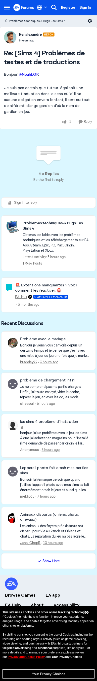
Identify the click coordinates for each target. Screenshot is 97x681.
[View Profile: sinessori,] (13, 384)
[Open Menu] (89, 20)
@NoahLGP (28, 74)
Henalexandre (30, 34)
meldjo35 (27, 496)
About (37, 605)
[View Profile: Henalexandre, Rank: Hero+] (10, 37)
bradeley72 (28, 362)
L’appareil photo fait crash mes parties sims (54, 470)
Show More (51, 561)
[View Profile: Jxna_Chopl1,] (13, 518)
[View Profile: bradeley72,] (13, 343)
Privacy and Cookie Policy (26, 657)
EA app (53, 595)
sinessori (27, 403)
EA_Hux (21, 297)
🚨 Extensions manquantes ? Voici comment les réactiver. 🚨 (46, 287)
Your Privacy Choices (48, 674)
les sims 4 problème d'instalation (49, 421)
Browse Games (20, 595)
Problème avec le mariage (43, 339)
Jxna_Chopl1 (30, 543)
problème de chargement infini (47, 380)
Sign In (85, 7)
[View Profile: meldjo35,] (13, 472)
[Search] (54, 7)
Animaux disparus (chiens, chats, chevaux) (49, 517)
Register (68, 7)
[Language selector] (42, 7)
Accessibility (66, 605)
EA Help (13, 605)
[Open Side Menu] (6, 7)
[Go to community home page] (23, 7)
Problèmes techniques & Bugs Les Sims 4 (37, 21)
